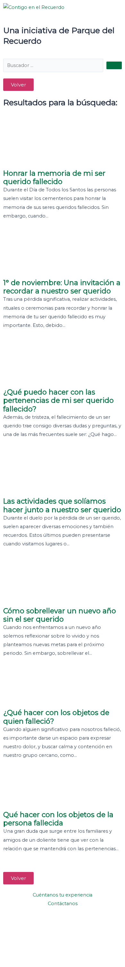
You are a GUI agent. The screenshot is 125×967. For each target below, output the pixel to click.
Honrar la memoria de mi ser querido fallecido (54, 177)
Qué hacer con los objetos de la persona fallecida (58, 818)
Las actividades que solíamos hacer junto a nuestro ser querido (62, 505)
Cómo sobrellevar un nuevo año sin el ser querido (59, 615)
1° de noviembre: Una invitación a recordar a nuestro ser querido (62, 286)
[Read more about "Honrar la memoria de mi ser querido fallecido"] (62, 142)
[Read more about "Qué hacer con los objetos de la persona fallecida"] (62, 788)
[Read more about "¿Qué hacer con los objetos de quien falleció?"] (62, 686)
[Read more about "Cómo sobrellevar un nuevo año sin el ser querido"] (62, 580)
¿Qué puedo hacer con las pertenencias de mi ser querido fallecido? (58, 400)
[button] (18, 84)
